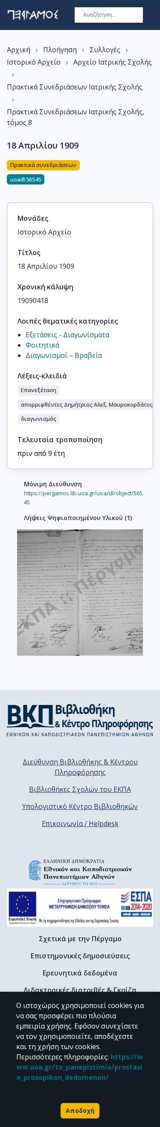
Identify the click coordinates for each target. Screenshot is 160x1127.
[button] (38, 390)
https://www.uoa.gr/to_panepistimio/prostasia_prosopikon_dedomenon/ (79, 1067)
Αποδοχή (80, 1110)
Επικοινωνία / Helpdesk (80, 823)
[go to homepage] (33, 15)
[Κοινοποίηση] (149, 176)
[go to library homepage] (80, 720)
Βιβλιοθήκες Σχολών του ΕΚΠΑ (80, 789)
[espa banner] (80, 908)
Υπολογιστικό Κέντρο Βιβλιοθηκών (80, 806)
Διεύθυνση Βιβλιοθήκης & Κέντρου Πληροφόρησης (80, 767)
